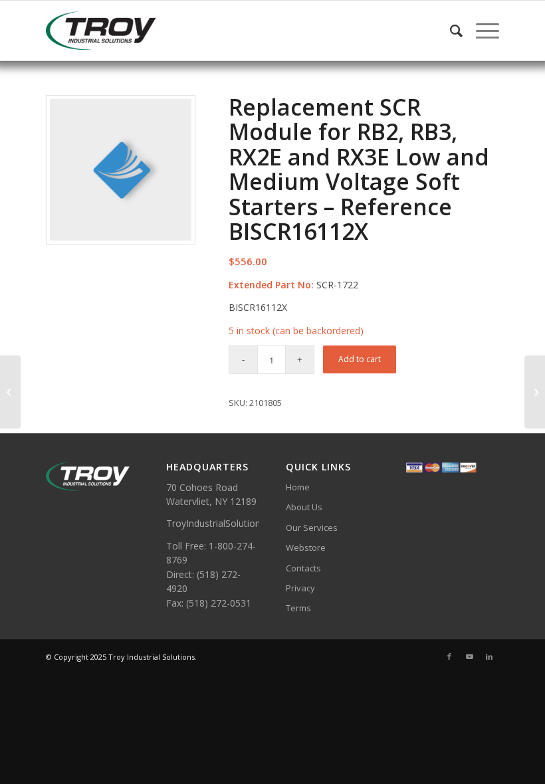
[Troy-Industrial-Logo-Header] (135, 30)
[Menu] (481, 30)
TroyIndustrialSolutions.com (226, 523)
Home (298, 487)
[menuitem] (450, 30)
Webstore (306, 547)
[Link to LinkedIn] (489, 656)
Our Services (312, 528)
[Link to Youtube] (469, 656)
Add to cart (359, 359)
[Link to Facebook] (449, 656)
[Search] (450, 30)
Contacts (303, 568)
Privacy (300, 588)
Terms (298, 608)
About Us (304, 507)
